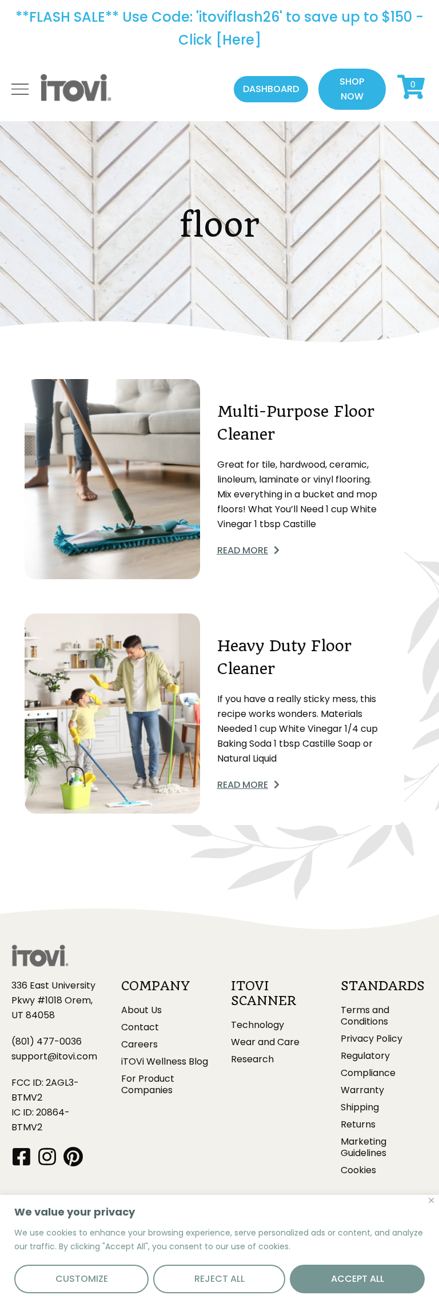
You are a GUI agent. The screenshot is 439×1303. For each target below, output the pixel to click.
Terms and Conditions (365, 1016)
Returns (358, 1124)
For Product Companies (147, 1084)
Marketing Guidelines (363, 1147)
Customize (81, 1278)
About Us (141, 1010)
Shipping (360, 1107)
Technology (257, 1025)
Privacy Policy (371, 1039)
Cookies (358, 1170)
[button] (271, 89)
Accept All (357, 1278)
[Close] (431, 1200)
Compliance (368, 1073)
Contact (140, 1027)
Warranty (362, 1090)
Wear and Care (265, 1042)
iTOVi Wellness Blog (164, 1061)
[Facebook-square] (21, 1156)
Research (252, 1059)
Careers (139, 1044)
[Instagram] (47, 1156)
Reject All (219, 1278)
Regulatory (365, 1056)
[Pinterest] (73, 1156)
